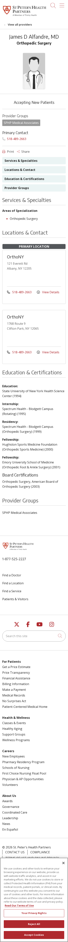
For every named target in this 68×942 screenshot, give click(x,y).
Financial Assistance (16, 678)
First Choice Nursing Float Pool (24, 773)
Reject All (34, 924)
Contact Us (15, 852)
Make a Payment (14, 690)
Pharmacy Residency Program (23, 762)
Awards (7, 801)
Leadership (10, 818)
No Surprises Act (14, 701)
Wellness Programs (16, 740)
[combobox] (34, 636)
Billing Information (15, 684)
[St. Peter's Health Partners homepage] (24, 16)
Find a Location (13, 583)
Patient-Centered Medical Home (24, 707)
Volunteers (10, 785)
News (6, 824)
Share (25, 151)
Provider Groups (17, 188)
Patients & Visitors (15, 599)
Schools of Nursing (15, 768)
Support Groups (13, 734)
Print (10, 151)
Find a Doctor (11, 575)
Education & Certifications (24, 179)
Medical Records (13, 695)
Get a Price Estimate (16, 667)
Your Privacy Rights (34, 913)
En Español (10, 829)
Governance (10, 807)
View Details (50, 292)
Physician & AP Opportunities (23, 779)
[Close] (63, 863)
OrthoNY (15, 256)
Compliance (40, 852)
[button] (63, 4)
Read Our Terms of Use (19, 905)
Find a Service (11, 591)
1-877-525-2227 (14, 559)
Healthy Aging (12, 729)
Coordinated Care (14, 812)
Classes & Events (14, 723)
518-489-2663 (16, 139)
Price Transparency (16, 673)
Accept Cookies (34, 935)
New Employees (13, 756)
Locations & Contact (20, 170)
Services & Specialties (21, 161)
